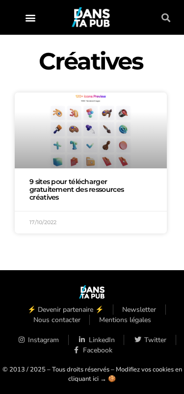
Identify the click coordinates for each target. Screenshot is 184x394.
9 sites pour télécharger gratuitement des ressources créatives (76, 189)
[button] (30, 17)
